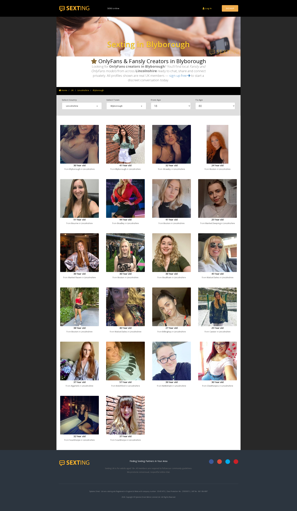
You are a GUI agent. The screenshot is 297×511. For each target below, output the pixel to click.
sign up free (178, 75)
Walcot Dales (213, 277)
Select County (69, 99)
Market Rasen (75, 277)
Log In (208, 8)
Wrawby (167, 169)
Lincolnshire (83, 90)
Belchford (121, 385)
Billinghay (167, 331)
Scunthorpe (75, 440)
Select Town (112, 99)
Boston (213, 169)
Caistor (213, 331)
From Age (156, 99)
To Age (199, 99)
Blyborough (98, 90)
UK (72, 90)
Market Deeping (213, 223)
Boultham (167, 277)
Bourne (75, 223)
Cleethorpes (213, 385)
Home (64, 90)
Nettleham (167, 385)
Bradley (121, 223)
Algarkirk (75, 385)
